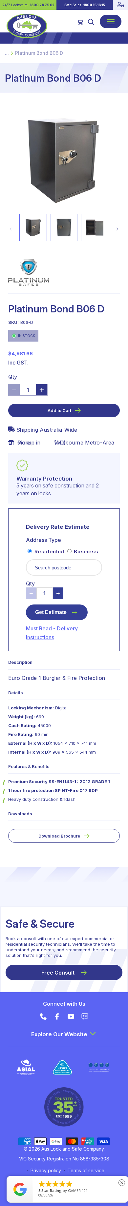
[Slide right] (117, 229)
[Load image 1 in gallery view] (33, 227)
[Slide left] (10, 229)
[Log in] (120, 5)
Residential (49, 551)
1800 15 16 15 (94, 5)
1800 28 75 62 (42, 5)
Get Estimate (56, 610)
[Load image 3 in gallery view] (95, 227)
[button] (91, 22)
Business (85, 551)
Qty (12, 376)
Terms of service (86, 1170)
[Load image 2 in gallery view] (64, 227)
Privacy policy (46, 1170)
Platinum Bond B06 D (39, 53)
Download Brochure (59, 836)
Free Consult (58, 972)
